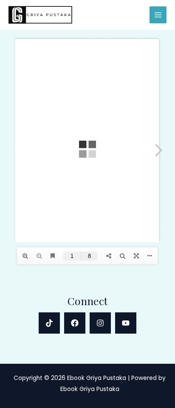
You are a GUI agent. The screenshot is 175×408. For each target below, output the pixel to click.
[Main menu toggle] (158, 15)
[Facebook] (74, 323)
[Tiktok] (49, 323)
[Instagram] (100, 323)
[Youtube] (125, 323)
